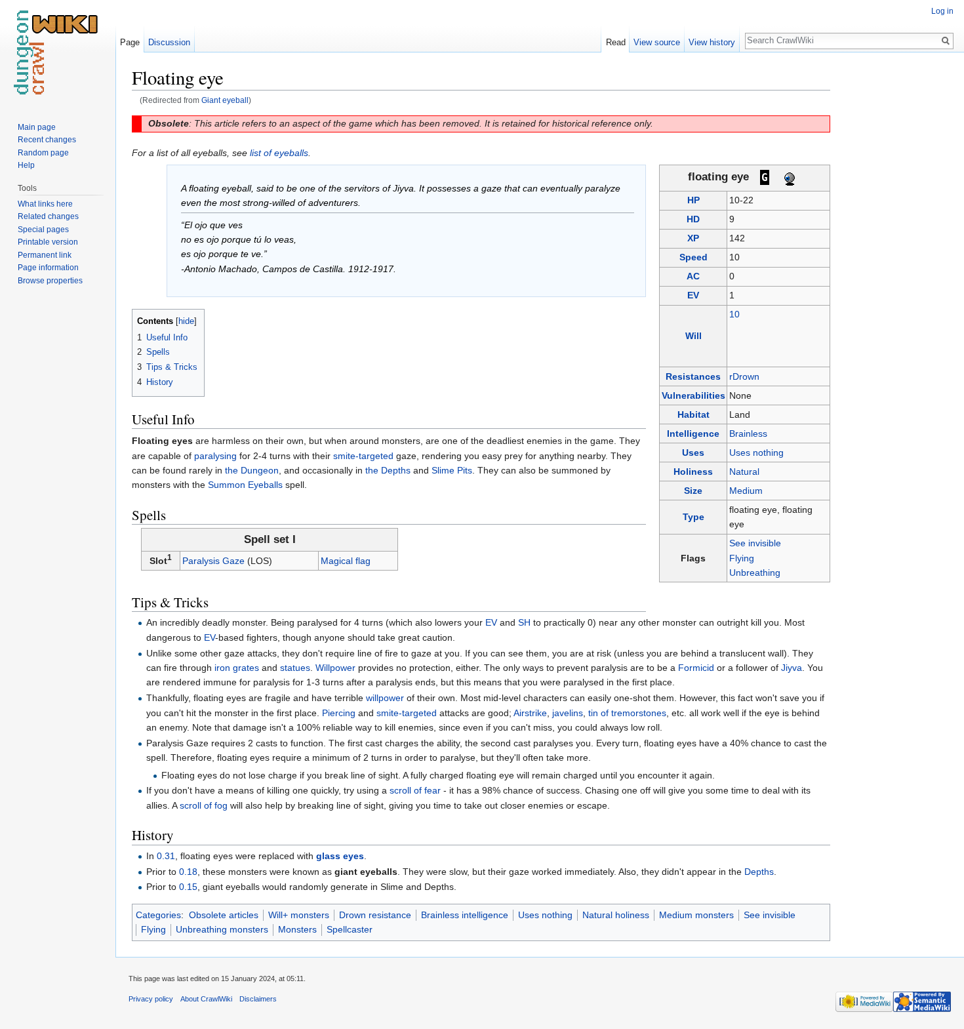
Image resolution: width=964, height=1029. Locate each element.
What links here (45, 204)
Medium (746, 490)
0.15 (188, 886)
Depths (759, 871)
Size (693, 490)
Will (693, 336)
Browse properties (50, 280)
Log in (942, 11)
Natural (744, 471)
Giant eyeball (225, 100)
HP (693, 200)
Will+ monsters (298, 915)
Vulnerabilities (693, 395)
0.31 (166, 856)
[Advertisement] (895, 262)
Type (693, 517)
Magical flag (346, 560)
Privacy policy (151, 999)
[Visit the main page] (57, 52)
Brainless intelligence (464, 915)
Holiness (693, 471)
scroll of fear (415, 790)
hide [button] (186, 321)
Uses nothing (756, 452)
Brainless (748, 433)
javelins (567, 713)
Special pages (43, 229)
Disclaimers (258, 999)
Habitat (693, 414)
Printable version (48, 242)
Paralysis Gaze (213, 560)
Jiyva (791, 667)
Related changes (48, 216)
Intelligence (693, 433)
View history (712, 42)
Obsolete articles (223, 915)
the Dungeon (252, 470)
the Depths (388, 470)
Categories (158, 915)
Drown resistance (375, 915)
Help (26, 165)
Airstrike (530, 713)
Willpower (335, 667)
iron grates (236, 667)
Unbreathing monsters (222, 929)
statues (295, 667)
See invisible (755, 543)
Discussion (169, 42)
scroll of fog (204, 805)
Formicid (696, 667)
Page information (48, 267)
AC (693, 276)
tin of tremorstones (627, 713)
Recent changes (47, 139)
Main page (37, 127)
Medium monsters (696, 915)
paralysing (215, 456)
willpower (385, 698)
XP (693, 238)
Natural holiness (615, 915)
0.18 (188, 871)
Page (130, 42)
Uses (693, 452)
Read (616, 42)
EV (693, 295)
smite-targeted (363, 456)
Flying (741, 558)
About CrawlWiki (206, 999)
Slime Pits (452, 470)
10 (734, 314)
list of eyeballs (279, 153)
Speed (693, 257)
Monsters (297, 929)
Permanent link (44, 255)
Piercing (338, 713)
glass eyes (340, 856)
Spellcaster (349, 929)
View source (656, 42)
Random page (43, 152)
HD (693, 219)
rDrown (744, 376)
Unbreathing (754, 572)
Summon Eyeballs (245, 484)
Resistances (693, 376)
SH (524, 622)
